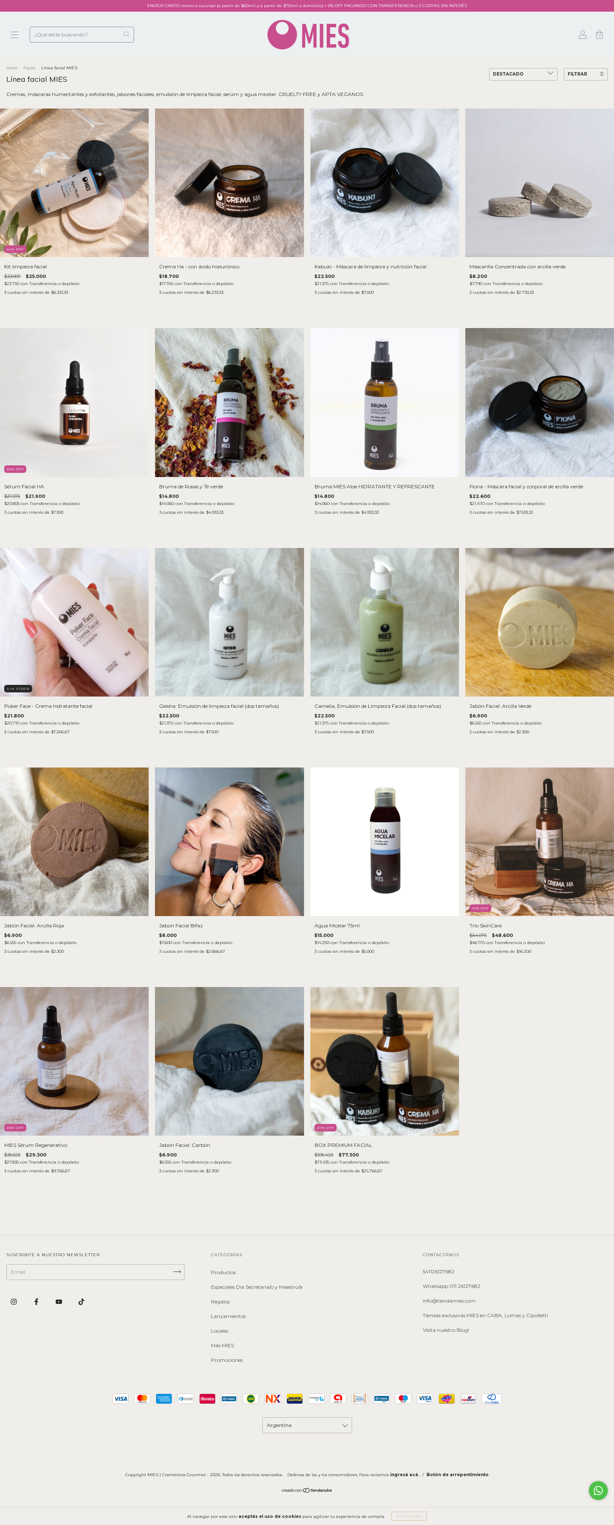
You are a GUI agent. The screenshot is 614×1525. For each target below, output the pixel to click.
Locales (219, 1331)
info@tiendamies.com (449, 1301)
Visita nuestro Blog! (446, 1330)
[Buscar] (126, 34)
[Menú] (14, 36)
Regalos (220, 1301)
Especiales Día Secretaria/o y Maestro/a (256, 1287)
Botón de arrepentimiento (457, 1474)
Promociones (227, 1360)
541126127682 (438, 1271)
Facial (29, 68)
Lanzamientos (228, 1316)
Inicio (12, 68)
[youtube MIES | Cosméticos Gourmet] (59, 1302)
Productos (223, 1272)
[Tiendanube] (307, 1491)
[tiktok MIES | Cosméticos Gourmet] (81, 1302)
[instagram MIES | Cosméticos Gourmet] (14, 1302)
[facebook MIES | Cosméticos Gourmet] (37, 1302)
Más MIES (222, 1345)
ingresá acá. (404, 1474)
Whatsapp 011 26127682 (451, 1286)
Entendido (409, 1516)
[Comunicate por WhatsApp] (598, 1490)
